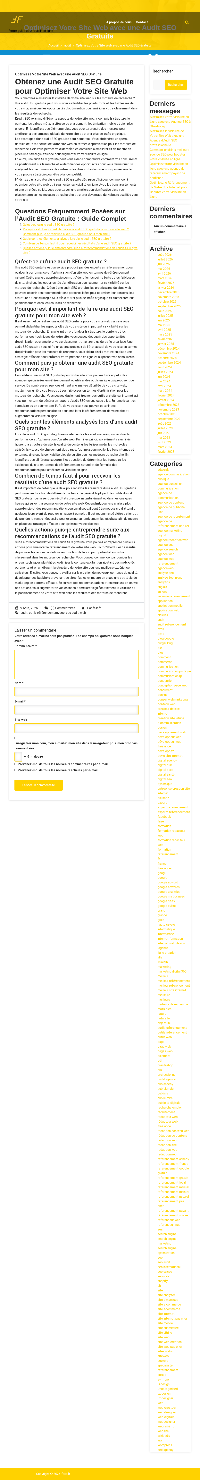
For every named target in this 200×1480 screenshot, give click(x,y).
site (160, 1290)
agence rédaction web (173, 540)
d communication (169, 723)
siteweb (163, 1356)
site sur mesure (168, 1328)
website (163, 1431)
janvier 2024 (166, 400)
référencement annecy (173, 1159)
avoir (161, 629)
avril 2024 (164, 386)
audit (67, 45)
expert (162, 802)
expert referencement (173, 807)
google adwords (169, 887)
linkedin (163, 962)
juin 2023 (164, 433)
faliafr (97, 608)
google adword (168, 882)
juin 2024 (164, 377)
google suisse (167, 906)
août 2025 (165, 311)
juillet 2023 (165, 428)
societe (163, 1361)
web (83, 613)
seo (62, 613)
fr (159, 859)
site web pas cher (170, 1346)
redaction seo (167, 1140)
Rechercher (163, 71)
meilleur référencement (174, 981)
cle (160, 648)
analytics (164, 582)
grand (161, 910)
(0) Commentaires (62, 608)
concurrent (165, 690)
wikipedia (164, 1436)
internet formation (170, 938)
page (161, 1042)
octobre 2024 (167, 358)
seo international (169, 1267)
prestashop (165, 1065)
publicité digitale (169, 1103)
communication (168, 666)
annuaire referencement (174, 596)
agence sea (165, 545)
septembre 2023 (169, 419)
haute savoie (166, 924)
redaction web (167, 1150)
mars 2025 (165, 334)
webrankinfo (166, 1426)
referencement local (172, 1182)
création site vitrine (171, 718)
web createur (167, 1407)
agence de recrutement (174, 516)
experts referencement (174, 812)
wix (160, 1440)
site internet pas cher (172, 1318)
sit (159, 1286)
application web (168, 610)
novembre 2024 (168, 353)
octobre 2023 (167, 414)
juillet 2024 (165, 372)
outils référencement (43, 613)
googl (161, 873)
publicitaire (165, 1098)
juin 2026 (164, 264)
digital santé (166, 774)
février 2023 (166, 452)
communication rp (170, 676)
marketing (164, 967)
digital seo (165, 779)
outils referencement (172, 1028)
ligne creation (167, 953)
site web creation (170, 1342)
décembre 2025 (168, 292)
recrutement (166, 1112)
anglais (162, 587)
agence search (168, 549)
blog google (166, 638)
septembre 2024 (169, 362)
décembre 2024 (168, 348)
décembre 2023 (168, 405)
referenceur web (169, 1225)
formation (164, 826)
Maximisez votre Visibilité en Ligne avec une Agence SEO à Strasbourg (170, 121)
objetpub (164, 1023)
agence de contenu (171, 502)
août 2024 (165, 367)
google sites (166, 901)
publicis (163, 1093)
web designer (167, 1412)
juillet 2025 (165, 316)
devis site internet (170, 756)
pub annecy (165, 1084)
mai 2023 (164, 437)
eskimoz (163, 798)
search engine (167, 1234)
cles (160, 652)
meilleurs (164, 999)
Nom (18, 683)
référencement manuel (173, 1187)
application (165, 601)
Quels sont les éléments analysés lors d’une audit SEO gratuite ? (67, 239)
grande (162, 915)
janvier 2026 (166, 287)
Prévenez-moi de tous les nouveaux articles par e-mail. (58, 770)
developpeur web (169, 737)
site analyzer (166, 1295)
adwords (163, 470)
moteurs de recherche (173, 1004)
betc (161, 634)
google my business (171, 896)
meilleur (163, 976)
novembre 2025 (168, 297)
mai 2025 (164, 325)
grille (161, 920)
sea (160, 1229)
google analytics (169, 892)
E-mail (20, 701)
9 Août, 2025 (29, 608)
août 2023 (165, 423)
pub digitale (166, 1089)
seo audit (72, 613)
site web (164, 1337)
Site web (20, 720)
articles (163, 615)
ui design (164, 1384)
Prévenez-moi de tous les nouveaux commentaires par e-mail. (63, 764)
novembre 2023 (168, 409)
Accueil (53, 45)
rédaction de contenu (172, 1135)
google (162, 878)
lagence (163, 948)
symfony (164, 1379)
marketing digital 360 (172, 971)
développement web (172, 732)
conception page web (173, 685)
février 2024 (166, 395)
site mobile (165, 1323)
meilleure (164, 995)
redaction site (167, 1145)
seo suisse (165, 1271)
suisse (162, 1375)
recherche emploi (169, 1107)
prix (160, 1070)
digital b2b (165, 765)
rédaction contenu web (173, 1131)
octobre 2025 (167, 301)
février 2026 (166, 283)
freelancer (165, 868)
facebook (164, 817)
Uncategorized (168, 1389)
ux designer (165, 1398)
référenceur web (169, 1220)
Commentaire (25, 646)
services (163, 1276)
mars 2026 (165, 278)
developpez (166, 751)
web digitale (166, 1417)
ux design (164, 1393)
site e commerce (169, 1304)
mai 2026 (164, 269)
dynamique (165, 784)
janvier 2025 (166, 344)
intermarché (166, 934)
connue (163, 695)
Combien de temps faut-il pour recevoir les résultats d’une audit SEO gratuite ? (77, 243)
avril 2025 (164, 330)
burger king (165, 643)
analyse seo (166, 573)
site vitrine (165, 1332)
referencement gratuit (173, 1178)
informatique (166, 929)
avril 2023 (164, 442)
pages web (165, 1051)
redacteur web (168, 1117)
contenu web (167, 704)
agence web (166, 554)
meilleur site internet (172, 990)
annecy (162, 591)
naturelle (164, 1018)
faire (161, 821)
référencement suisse (173, 1215)
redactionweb (167, 1154)
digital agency (167, 760)
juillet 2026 (165, 259)
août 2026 (165, 255)
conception (165, 681)
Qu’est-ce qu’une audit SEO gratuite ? (48, 224)
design (162, 727)
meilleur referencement (174, 985)
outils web (165, 1037)
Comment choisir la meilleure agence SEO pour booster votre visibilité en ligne (169, 154)
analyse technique (170, 577)
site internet (166, 1314)
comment (164, 657)
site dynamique (168, 1300)
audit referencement (172, 624)
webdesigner (166, 1422)
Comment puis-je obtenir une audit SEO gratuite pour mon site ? (66, 234)
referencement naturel (173, 1196)
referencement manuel (173, 1192)
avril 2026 (164, 273)
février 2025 (166, 339)
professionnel (167, 1074)
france (162, 863)
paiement (164, 1056)
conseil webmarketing (173, 699)
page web (164, 1046)
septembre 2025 (169, 306)
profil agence (167, 1079)
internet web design (171, 943)
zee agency (165, 1450)
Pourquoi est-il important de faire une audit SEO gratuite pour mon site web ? (76, 229)
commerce (165, 662)
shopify (163, 1281)
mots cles (164, 1009)
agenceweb (166, 568)
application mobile (170, 606)
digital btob (165, 770)
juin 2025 (164, 320)
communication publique (174, 671)
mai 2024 (164, 381)
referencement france (173, 1164)
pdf (160, 1060)
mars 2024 (165, 391)
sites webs (165, 1351)
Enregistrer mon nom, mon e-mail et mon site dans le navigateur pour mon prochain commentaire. (76, 745)
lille (160, 957)
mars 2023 (165, 447)
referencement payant (173, 1210)
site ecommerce (169, 1309)
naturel (162, 1014)
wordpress (165, 1445)
